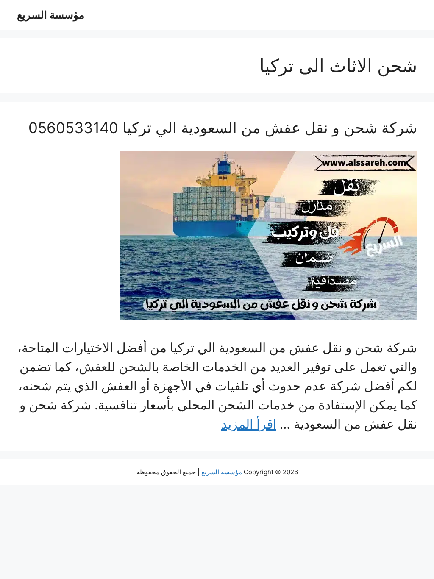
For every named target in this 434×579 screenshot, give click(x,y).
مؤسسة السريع (50, 14)
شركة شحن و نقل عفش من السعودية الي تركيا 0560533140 (222, 127)
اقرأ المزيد (248, 423)
